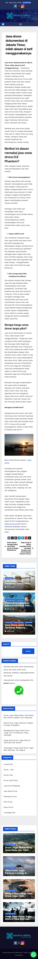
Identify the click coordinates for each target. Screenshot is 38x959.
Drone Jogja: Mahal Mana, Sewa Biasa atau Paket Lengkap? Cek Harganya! (18, 850)
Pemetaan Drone (18, 622)
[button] (34, 955)
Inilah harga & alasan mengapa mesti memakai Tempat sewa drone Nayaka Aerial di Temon (25, 548)
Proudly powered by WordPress (12, 952)
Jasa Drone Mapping (12, 786)
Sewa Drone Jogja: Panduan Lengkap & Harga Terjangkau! (16, 873)
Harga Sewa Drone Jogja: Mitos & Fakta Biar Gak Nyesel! (18, 919)
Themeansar (19, 955)
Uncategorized (9, 813)
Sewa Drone (8, 578)
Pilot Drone (8, 802)
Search (6, 644)
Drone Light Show (11, 780)
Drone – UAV (9, 770)
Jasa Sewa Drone (10, 600)
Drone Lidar (8, 622)
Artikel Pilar (8, 764)
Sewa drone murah (12, 524)
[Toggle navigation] (20, 24)
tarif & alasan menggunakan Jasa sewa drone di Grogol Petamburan (12, 546)
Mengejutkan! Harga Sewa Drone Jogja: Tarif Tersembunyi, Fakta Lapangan (16, 732)
